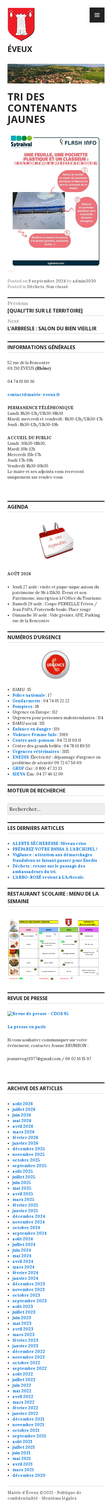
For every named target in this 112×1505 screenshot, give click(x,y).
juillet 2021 (23, 1447)
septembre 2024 (29, 1233)
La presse (18, 1027)
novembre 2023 (28, 1289)
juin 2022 (21, 1385)
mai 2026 (21, 1120)
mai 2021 (21, 1458)
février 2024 (25, 1272)
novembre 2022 (28, 1357)
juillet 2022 (23, 1379)
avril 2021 (22, 1464)
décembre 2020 (28, 1475)
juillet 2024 (23, 1244)
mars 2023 (23, 1334)
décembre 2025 (28, 1149)
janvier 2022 (25, 1413)
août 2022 (22, 1374)
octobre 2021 (26, 1430)
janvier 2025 (25, 1210)
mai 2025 (21, 1188)
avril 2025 (22, 1194)
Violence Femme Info (34, 734)
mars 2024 (23, 1267)
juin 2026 (21, 1115)
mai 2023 (21, 1323)
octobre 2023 (26, 1295)
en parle (37, 1027)
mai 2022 (21, 1391)
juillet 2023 (23, 1312)
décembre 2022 (28, 1351)
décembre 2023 (28, 1284)
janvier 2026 (25, 1143)
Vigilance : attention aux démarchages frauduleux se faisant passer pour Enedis (54, 857)
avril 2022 (22, 1396)
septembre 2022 (29, 1368)
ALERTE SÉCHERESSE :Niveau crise (49, 843)
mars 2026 (23, 1132)
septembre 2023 (29, 1301)
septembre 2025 (29, 1165)
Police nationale (28, 695)
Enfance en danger (31, 729)
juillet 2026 (23, 1109)
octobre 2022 (26, 1362)
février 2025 (25, 1205)
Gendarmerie (26, 701)
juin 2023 (21, 1317)
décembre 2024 (28, 1216)
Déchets (35, 286)
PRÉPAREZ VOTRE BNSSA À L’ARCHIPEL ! (54, 849)
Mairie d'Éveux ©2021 (30, 1492)
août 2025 (22, 1171)
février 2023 (25, 1340)
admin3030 (84, 281)
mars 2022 (23, 1402)
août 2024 (22, 1239)
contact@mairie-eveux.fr (33, 394)
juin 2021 (21, 1453)
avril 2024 (22, 1261)
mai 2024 (21, 1255)
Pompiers (22, 706)
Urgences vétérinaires (35, 751)
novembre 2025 (28, 1154)
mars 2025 (23, 1199)
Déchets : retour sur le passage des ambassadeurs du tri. (48, 868)
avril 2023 (22, 1329)
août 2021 (22, 1441)
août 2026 (22, 1103)
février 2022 (25, 1408)
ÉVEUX (19, 48)
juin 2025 (21, 1182)
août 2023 (22, 1306)
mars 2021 (23, 1469)
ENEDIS (21, 757)
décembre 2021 (28, 1419)
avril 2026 (22, 1126)
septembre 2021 (29, 1436)
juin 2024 (21, 1250)
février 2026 (25, 1137)
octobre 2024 (26, 1227)
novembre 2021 (28, 1424)
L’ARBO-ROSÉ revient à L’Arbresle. (48, 877)
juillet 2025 (23, 1177)
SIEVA (19, 774)
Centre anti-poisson (33, 740)
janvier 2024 (25, 1278)
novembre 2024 (28, 1222)
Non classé (57, 286)
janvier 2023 (25, 1346)
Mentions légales (59, 1498)
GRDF (18, 768)
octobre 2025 (26, 1160)
